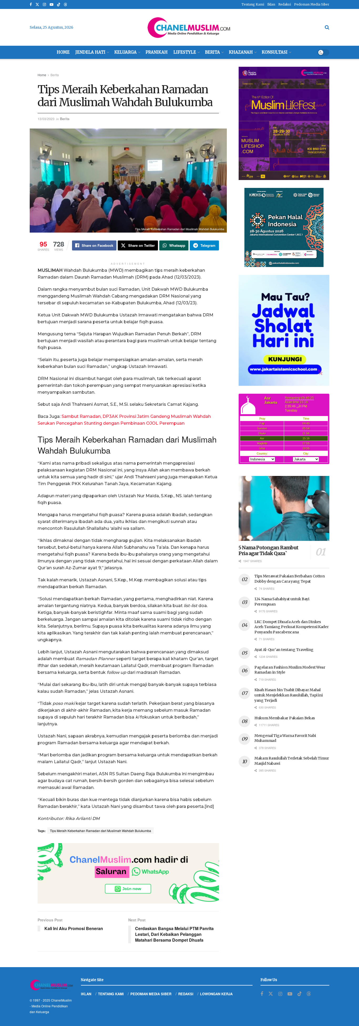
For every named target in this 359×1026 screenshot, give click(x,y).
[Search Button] (327, 27)
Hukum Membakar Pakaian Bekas (284, 718)
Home (63, 52)
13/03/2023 (46, 118)
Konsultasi (275, 52)
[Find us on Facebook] (31, 4)
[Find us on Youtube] (51, 4)
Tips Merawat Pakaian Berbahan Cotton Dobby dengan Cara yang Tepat (289, 579)
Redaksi (284, 4)
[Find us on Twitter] (37, 4)
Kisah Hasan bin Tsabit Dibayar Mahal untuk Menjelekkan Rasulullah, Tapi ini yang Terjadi (288, 695)
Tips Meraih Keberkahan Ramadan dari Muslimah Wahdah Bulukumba (100, 830)
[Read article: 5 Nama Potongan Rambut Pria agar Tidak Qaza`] (284, 508)
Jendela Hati (90, 52)
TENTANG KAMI (111, 993)
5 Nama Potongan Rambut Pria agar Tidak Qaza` (269, 551)
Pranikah (157, 52)
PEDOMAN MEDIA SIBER (150, 993)
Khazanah (241, 52)
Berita (212, 52)
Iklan (271, 4)
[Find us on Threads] (65, 4)
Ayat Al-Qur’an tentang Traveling (284, 649)
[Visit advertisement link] (128, 873)
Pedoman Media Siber (311, 4)
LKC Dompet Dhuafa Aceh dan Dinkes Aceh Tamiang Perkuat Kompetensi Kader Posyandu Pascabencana (291, 626)
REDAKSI (185, 993)
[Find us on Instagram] (44, 4)
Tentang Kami (253, 4)
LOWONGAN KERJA (216, 993)
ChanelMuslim (61, 1000)
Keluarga (125, 52)
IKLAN (86, 993)
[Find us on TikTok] (58, 4)
